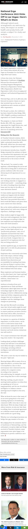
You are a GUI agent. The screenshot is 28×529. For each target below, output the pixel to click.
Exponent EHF (5, 132)
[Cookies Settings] (2, 526)
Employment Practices (11, 40)
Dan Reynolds (7, 37)
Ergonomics (4, 41)
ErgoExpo (22, 40)
